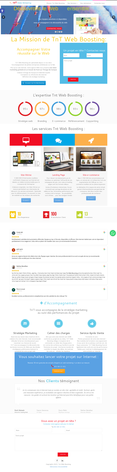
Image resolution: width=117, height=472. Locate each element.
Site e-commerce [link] (91, 174)
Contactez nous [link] (99, 3)
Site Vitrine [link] (26, 174)
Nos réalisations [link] (85, 3)
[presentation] (26, 140)
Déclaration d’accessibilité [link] (58, 467)
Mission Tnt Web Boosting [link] (56, 3)
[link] (2, 11)
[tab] (26, 140)
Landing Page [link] (58, 174)
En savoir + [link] (26, 200)
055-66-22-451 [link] (60, 366)
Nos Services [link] (71, 3)
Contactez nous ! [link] (58, 371)
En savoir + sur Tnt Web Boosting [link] (34, 83)
